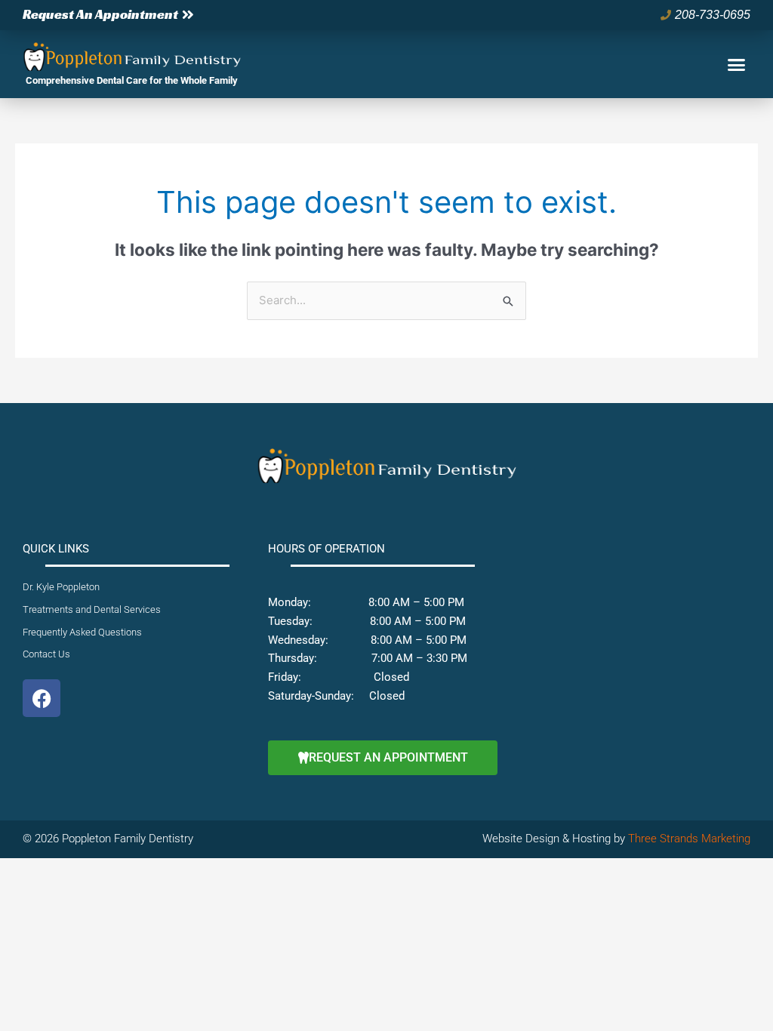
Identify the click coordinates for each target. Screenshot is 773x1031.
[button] (736, 64)
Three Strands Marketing (689, 838)
